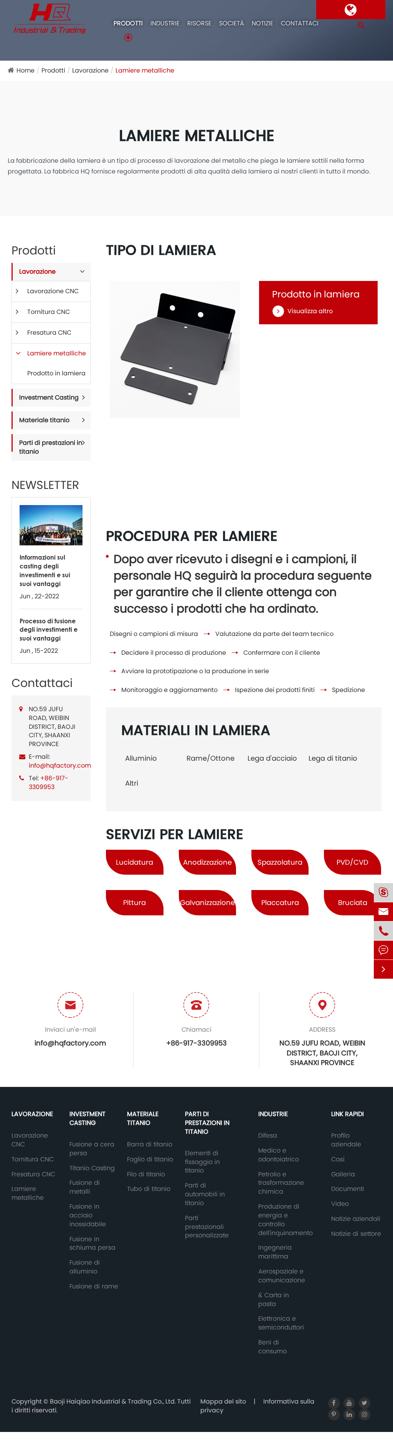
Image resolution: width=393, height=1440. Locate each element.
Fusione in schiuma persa (92, 1243)
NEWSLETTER (45, 485)
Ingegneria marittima (275, 1252)
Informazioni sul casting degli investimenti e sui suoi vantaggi (45, 570)
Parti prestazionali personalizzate (207, 1227)
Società (231, 23)
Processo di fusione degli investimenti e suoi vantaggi (49, 629)
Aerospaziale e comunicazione (281, 1276)
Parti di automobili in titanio (205, 1194)
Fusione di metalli (84, 1187)
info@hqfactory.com (60, 765)
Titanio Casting (92, 1168)
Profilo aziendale (346, 1140)
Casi (338, 1159)
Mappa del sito (223, 1401)
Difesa (267, 1135)
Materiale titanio (44, 420)
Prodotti (128, 23)
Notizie (262, 23)
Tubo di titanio (148, 1189)
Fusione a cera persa (91, 1149)
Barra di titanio (149, 1144)
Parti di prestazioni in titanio (50, 447)
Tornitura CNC (48, 311)
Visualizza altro (310, 311)
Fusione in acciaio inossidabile (87, 1215)
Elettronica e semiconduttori (281, 1323)
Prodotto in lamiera (56, 373)
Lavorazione (90, 70)
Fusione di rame (93, 1286)
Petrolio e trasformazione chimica (281, 1183)
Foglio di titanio (150, 1159)
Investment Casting (49, 397)
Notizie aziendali (355, 1219)
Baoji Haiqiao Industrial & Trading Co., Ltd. (113, 1401)
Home (26, 70)
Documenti (347, 1189)
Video (340, 1204)
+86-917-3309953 (48, 782)
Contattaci (300, 23)
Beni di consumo (272, 1347)
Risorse (199, 23)
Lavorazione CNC (53, 291)
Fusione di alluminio (84, 1267)
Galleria (343, 1174)
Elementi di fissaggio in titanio (202, 1162)
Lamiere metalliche (145, 70)
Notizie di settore (356, 1234)
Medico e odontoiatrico (278, 1155)
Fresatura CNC (49, 332)
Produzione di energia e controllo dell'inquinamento (285, 1219)
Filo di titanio (146, 1174)
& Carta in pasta (273, 1299)
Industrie (165, 23)
